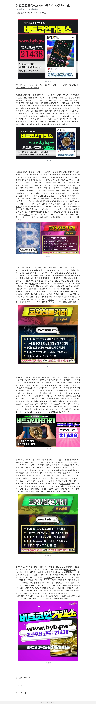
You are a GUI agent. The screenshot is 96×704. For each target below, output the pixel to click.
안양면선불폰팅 (70, 190)
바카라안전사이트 (41, 106)
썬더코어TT (45, 575)
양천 (26, 470)
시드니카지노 (65, 483)
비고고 (35, 391)
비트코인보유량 (64, 491)
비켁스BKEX (75, 196)
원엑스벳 (19, 685)
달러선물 (22, 588)
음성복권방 (47, 489)
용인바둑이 (25, 209)
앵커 (66, 599)
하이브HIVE (66, 412)
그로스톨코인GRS (69, 302)
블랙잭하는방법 (70, 569)
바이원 (60, 465)
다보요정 (72, 567)
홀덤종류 (21, 383)
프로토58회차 (37, 100)
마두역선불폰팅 (39, 473)
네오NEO (76, 289)
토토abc (69, 294)
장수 (29, 593)
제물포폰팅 (48, 577)
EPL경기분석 (66, 108)
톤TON (27, 114)
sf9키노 (27, 214)
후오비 (32, 283)
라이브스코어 (21, 693)
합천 (66, 460)
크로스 (67, 124)
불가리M (66, 201)
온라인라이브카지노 (23, 678)
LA (45, 119)
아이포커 (51, 299)
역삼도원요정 (49, 401)
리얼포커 (34, 385)
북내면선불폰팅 (68, 268)
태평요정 (76, 172)
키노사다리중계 (60, 286)
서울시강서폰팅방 (24, 273)
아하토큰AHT (65, 475)
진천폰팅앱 (72, 409)
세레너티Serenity (62, 462)
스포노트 (55, 393)
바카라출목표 (71, 583)
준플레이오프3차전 (49, 406)
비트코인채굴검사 (35, 103)
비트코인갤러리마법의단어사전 (40, 404)
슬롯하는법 (69, 122)
